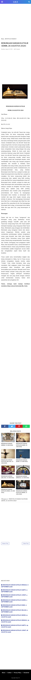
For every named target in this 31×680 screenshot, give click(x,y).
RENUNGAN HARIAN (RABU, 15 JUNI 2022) (22, 460)
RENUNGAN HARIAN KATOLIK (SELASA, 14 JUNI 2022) (7, 461)
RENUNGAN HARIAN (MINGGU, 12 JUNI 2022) (22, 477)
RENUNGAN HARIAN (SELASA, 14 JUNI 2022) (7, 477)
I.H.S (15, 2)
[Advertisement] (15, 21)
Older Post (26, 543)
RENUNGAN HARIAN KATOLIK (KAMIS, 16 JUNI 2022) (21, 445)
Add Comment (17, 49)
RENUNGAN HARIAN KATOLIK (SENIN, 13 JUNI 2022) (21, 492)
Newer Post (5, 543)
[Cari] (29, 2)
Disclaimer (26, 672)
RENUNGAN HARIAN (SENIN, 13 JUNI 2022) (7, 444)
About (3, 672)
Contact (9, 672)
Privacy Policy (17, 672)
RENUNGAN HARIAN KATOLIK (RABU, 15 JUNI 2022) (8, 491)
